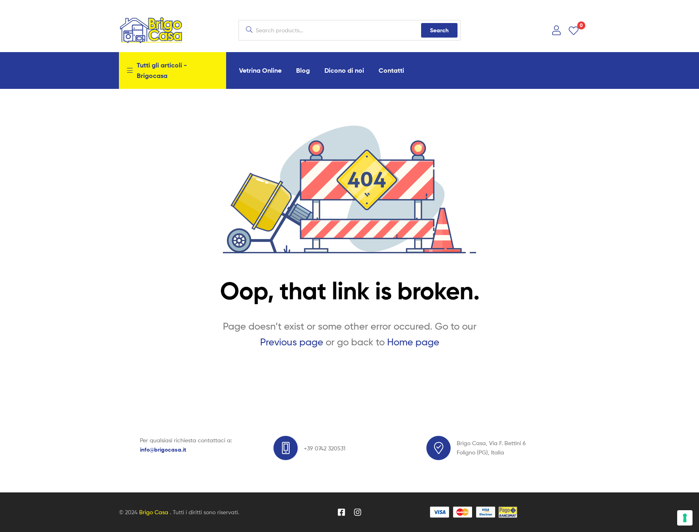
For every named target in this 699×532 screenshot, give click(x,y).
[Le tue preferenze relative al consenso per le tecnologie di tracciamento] (685, 518)
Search (439, 30)
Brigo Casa (154, 512)
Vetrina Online (260, 70)
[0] (573, 30)
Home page (413, 342)
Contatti (391, 70)
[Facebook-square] (341, 512)
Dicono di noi (344, 70)
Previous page (291, 342)
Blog (303, 70)
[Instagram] (358, 512)
